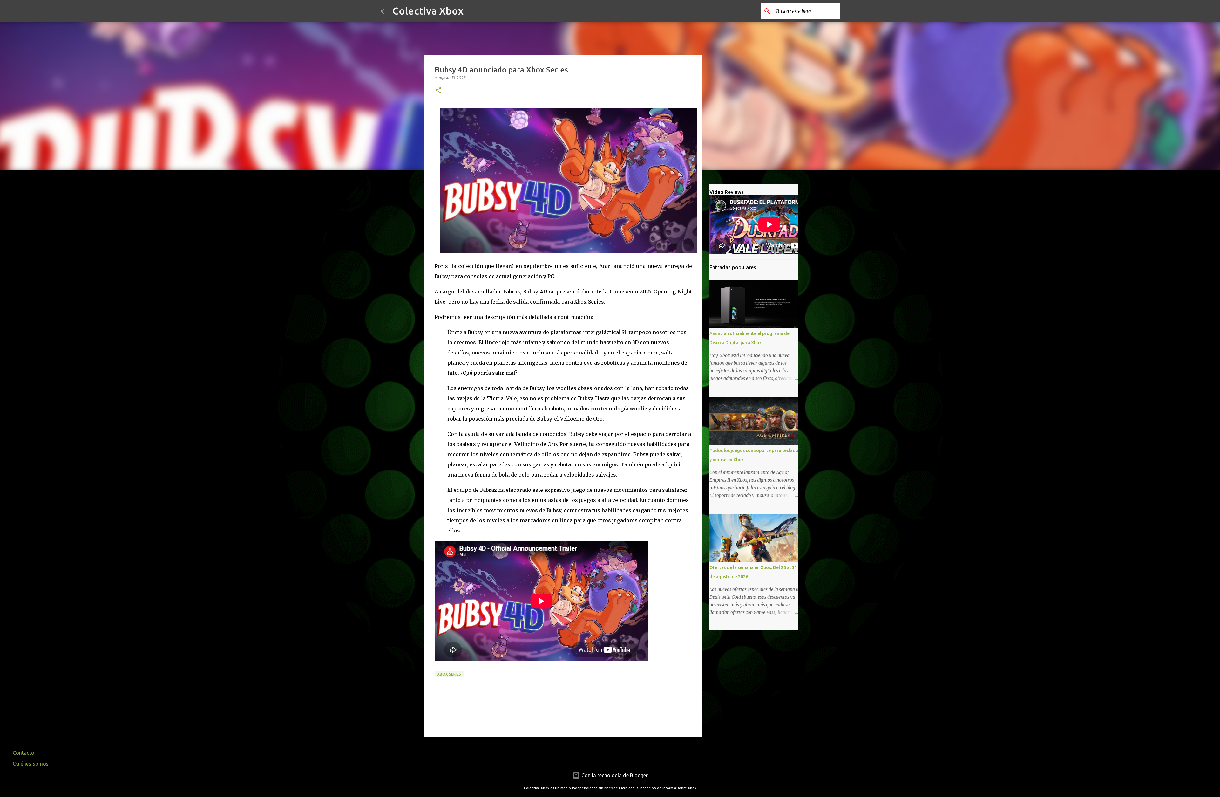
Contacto (23, 753)
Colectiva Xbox (428, 11)
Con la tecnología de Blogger (614, 775)
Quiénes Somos (31, 763)
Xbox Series (449, 674)
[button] (438, 90)
